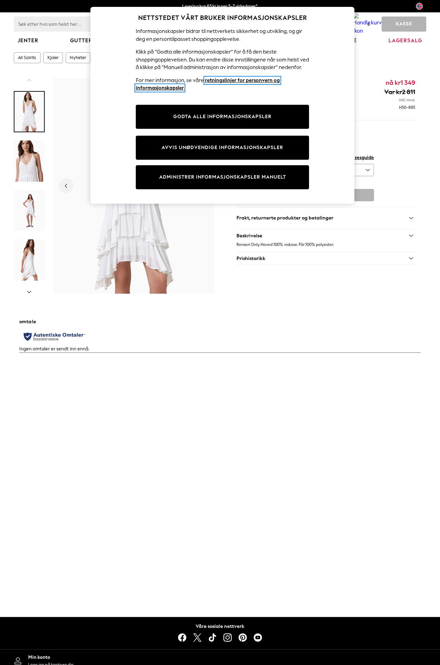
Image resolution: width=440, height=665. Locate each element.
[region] (222, 105)
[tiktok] (212, 637)
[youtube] (257, 637)
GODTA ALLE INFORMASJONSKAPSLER (222, 117)
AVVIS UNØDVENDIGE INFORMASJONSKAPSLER (222, 147)
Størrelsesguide (356, 157)
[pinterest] (242, 637)
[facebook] (182, 637)
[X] (197, 637)
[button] (325, 235)
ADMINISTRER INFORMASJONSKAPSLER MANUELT (222, 177)
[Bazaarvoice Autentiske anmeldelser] (54, 336)
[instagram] (227, 637)
